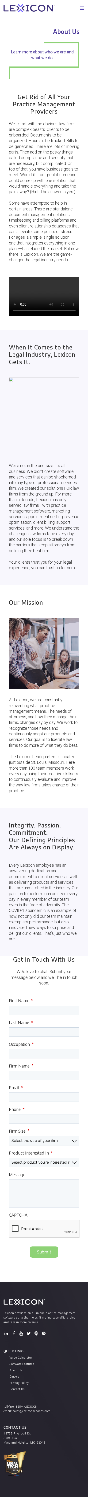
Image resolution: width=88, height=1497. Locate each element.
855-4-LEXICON (27, 1406)
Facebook (14, 1333)
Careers (14, 1376)
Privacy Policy (19, 1383)
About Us (15, 1370)
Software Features (21, 1364)
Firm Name (21, 1065)
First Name (21, 1000)
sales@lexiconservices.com (32, 1411)
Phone (17, 1109)
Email (16, 1087)
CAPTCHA (18, 1215)
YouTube (21, 1333)
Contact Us (17, 1389)
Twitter (29, 1333)
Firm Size (19, 1131)
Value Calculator (20, 1357)
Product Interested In (31, 1152)
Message (17, 1174)
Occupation (21, 1044)
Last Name (21, 1022)
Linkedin (6, 1333)
